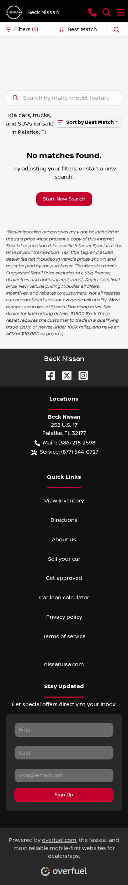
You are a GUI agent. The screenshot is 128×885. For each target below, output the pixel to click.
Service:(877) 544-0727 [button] (69, 452)
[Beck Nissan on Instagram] (80, 375)
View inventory (64, 500)
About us (64, 539)
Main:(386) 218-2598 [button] (69, 442)
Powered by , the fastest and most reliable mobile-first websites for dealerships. (64, 848)
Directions (64, 520)
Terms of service (64, 636)
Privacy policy (64, 617)
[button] (92, 12)
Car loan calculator (64, 597)
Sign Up (64, 795)
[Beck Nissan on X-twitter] (64, 375)
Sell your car (64, 559)
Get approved (64, 578)
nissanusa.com (64, 664)
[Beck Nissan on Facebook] (47, 375)
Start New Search (64, 199)
